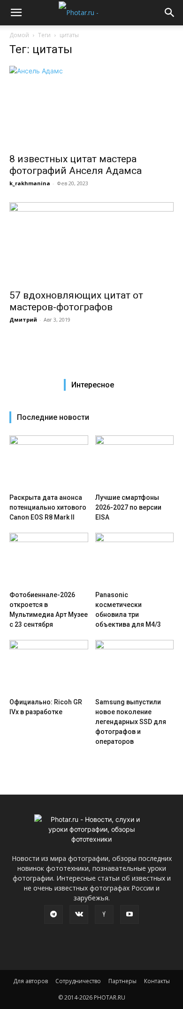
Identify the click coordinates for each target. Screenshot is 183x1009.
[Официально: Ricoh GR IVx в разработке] (48, 667)
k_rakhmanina (29, 183)
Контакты (157, 981)
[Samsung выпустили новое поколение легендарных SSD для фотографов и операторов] (134, 667)
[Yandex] (104, 914)
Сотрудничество (78, 981)
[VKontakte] (78, 914)
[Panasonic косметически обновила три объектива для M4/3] (134, 560)
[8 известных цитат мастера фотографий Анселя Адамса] (91, 106)
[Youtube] (129, 914)
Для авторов (30, 981)
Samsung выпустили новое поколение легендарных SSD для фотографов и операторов (130, 721)
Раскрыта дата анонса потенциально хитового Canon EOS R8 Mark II (47, 507)
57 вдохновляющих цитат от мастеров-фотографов (76, 301)
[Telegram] (53, 914)
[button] (16, 12)
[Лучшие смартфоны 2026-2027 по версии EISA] (134, 462)
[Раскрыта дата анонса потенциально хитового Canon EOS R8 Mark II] (48, 462)
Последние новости (53, 417)
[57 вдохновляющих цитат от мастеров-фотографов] (91, 243)
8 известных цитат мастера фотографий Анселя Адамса (75, 164)
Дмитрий (23, 319)
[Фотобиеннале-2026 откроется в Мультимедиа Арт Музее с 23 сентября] (48, 560)
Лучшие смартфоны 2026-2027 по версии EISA (128, 507)
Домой (19, 35)
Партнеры (122, 981)
